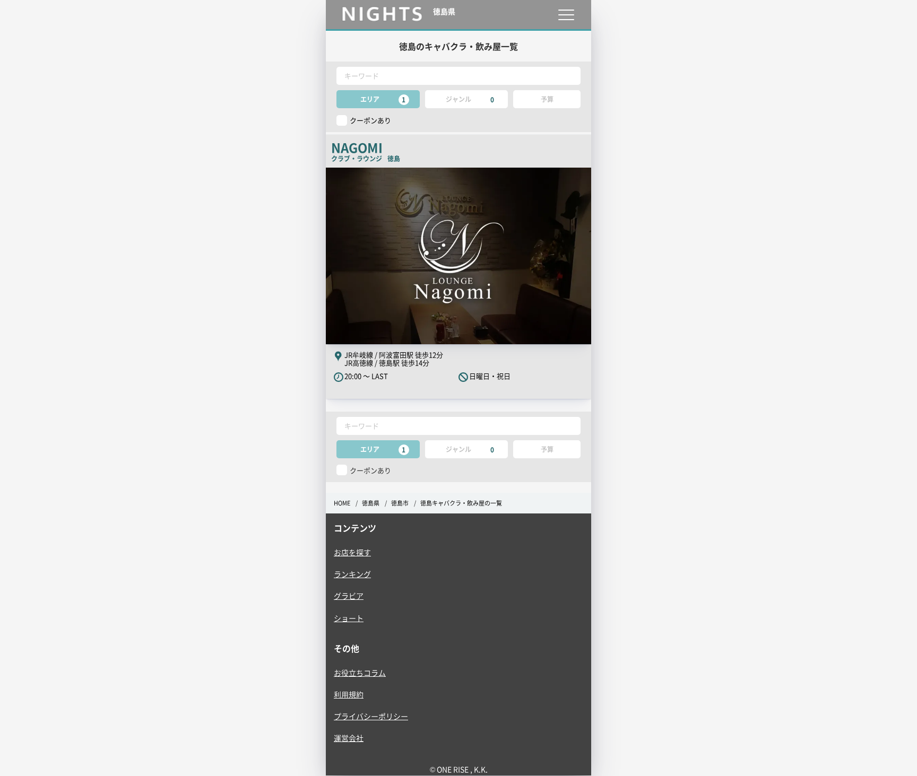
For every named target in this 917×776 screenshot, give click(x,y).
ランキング (352, 574)
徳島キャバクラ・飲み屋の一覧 (461, 503)
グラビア (349, 595)
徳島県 (370, 503)
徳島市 (400, 503)
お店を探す (352, 552)
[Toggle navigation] (566, 15)
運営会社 (349, 738)
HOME (342, 503)
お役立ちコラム (360, 672)
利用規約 (349, 694)
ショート (349, 618)
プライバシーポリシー (371, 716)
